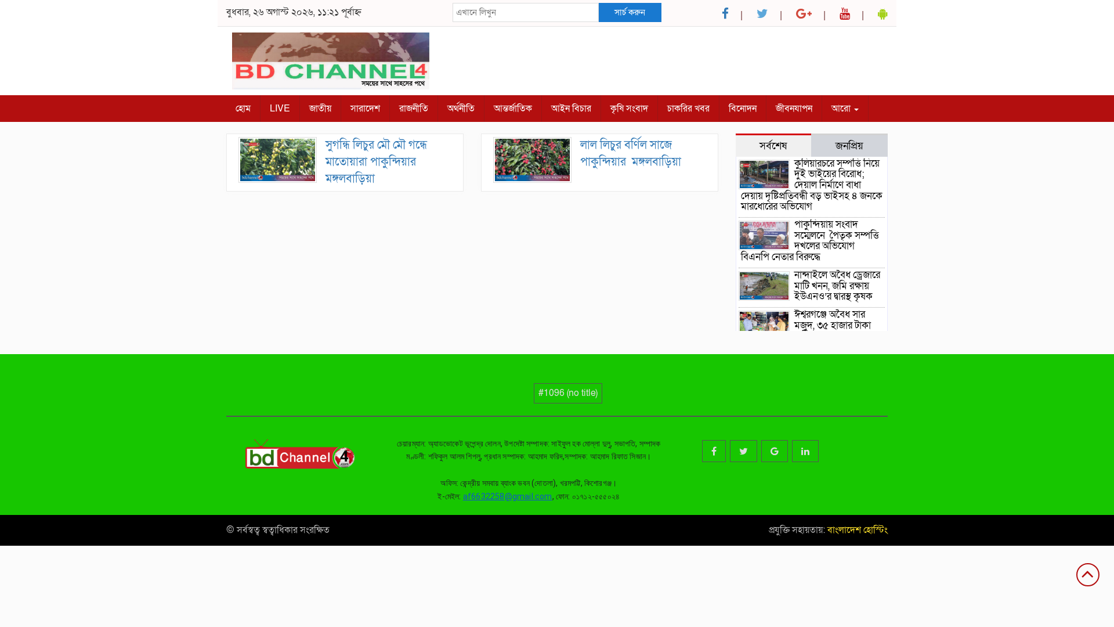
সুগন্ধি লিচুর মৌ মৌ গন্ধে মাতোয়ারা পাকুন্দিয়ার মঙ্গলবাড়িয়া (376, 162)
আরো (842, 108)
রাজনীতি (413, 108)
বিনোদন (743, 108)
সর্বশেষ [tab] (773, 146)
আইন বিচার (571, 108)
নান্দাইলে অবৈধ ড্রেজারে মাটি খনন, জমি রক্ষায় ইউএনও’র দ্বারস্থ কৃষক (837, 285)
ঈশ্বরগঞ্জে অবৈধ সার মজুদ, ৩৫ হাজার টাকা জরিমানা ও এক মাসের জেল (807, 331)
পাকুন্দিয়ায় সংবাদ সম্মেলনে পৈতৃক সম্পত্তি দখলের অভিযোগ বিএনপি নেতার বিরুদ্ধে (810, 241)
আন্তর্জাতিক (513, 108)
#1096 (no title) (568, 393)
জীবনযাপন (794, 108)
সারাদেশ (365, 108)
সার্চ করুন (629, 12)
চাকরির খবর (688, 108)
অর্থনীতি (461, 108)
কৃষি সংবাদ (629, 108)
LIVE (280, 108)
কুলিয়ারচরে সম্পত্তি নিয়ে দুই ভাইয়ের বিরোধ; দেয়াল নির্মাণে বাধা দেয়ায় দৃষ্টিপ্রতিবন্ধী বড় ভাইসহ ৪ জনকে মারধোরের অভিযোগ (811, 185)
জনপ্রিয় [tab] (849, 146)
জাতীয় (320, 108)
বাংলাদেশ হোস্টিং (856, 530)
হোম (243, 108)
